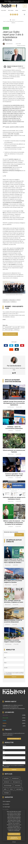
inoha (19, 299)
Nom (5, 657)
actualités (6, 299)
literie (11, 789)
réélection (14, 301)
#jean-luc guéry (8, 329)
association (12, 299)
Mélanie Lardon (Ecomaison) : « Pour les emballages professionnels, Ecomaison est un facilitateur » (14, 522)
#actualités (7, 327)
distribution (6, 782)
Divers (14, 726)
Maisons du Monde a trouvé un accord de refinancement (13, 621)
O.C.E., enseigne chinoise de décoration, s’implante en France (13, 601)
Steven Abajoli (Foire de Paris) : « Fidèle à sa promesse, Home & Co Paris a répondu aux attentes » (14, 560)
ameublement (15, 778)
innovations (17, 785)
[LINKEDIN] (17, 345)
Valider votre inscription (10, 334)
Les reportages (6, 806)
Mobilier (24, 10)
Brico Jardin (10, 10)
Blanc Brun (3, 10)
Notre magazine (6, 801)
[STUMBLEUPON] (11, 349)
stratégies (6, 792)
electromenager (8, 785)
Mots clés (5, 325)
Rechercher (19, 534)
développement (16, 782)
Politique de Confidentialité (14, 838)
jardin (5, 789)
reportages (18, 789)
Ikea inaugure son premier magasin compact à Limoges (12, 641)
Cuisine (16, 10)
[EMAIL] (17, 349)
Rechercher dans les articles (11, 532)
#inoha (22, 327)
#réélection (16, 329)
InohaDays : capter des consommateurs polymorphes (14, 427)
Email (4, 319)
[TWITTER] (11, 345)
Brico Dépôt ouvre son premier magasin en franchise (13, 581)
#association (15, 327)
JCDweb (14, 842)
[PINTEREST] (22, 345)
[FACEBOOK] (6, 345)
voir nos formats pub (14, 738)
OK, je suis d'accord (14, 834)
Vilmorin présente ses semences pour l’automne (14, 451)
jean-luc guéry (6, 301)
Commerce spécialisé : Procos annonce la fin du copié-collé (14, 474)
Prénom (5, 652)
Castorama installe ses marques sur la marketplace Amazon (14, 498)
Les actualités (6, 804)
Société (5, 667)
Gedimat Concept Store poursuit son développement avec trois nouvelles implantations (14, 403)
